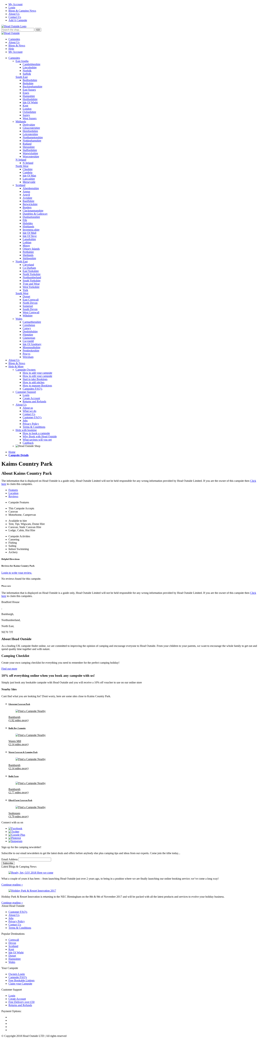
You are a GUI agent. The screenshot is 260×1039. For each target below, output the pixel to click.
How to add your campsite (37, 372)
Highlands (28, 226)
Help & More (16, 366)
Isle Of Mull (29, 232)
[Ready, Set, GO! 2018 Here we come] (130, 872)
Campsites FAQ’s (32, 388)
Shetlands (28, 255)
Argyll (26, 194)
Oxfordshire (29, 111)
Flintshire (28, 334)
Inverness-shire (31, 229)
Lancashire (29, 178)
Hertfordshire (30, 99)
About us (28, 407)
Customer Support (26, 391)
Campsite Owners (26, 369)
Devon (12, 942)
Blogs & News (16, 45)
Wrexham (28, 356)
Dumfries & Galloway (35, 213)
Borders (27, 207)
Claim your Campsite (20, 983)
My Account (15, 4)
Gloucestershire (31, 127)
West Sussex (30, 118)
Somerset (28, 306)
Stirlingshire (29, 258)
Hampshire (29, 96)
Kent (25, 105)
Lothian (27, 242)
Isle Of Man (29, 175)
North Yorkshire (32, 274)
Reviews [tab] (13, 496)
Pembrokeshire (31, 350)
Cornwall (13, 939)
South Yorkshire (32, 280)
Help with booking (26, 430)
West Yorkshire (31, 286)
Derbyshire (29, 124)
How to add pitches (33, 382)
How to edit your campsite (37, 375)
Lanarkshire (29, 239)
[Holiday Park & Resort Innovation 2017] (130, 890)
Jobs (25, 420)
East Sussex (29, 89)
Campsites (14, 39)
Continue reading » (12, 884)
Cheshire (28, 169)
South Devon (30, 309)
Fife (25, 220)
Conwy (27, 328)
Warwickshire (30, 153)
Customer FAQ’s (32, 417)
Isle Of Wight (30, 102)
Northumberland (32, 277)
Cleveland (28, 264)
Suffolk (27, 73)
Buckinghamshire (32, 86)
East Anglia (22, 61)
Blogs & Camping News (22, 10)
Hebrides (28, 223)
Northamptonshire (33, 137)
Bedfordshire (30, 80)
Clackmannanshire (33, 210)
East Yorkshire (31, 271)
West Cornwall (31, 312)
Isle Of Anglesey (32, 344)
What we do (29, 410)
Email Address (9, 859)
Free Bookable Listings (21, 980)
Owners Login (16, 974)
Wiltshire (28, 315)
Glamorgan (29, 337)
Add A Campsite (17, 20)
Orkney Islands (31, 248)
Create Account (31, 398)
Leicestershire (30, 134)
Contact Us (14, 17)
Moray (26, 245)
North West (22, 166)
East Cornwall (31, 299)
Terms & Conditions (34, 426)
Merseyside (29, 181)
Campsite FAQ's (17, 977)
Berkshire (28, 83)
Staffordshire (30, 150)
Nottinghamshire (32, 140)
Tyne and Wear (31, 283)
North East (22, 261)
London (27, 108)
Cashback (28, 442)
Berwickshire (30, 204)
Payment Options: (11, 1011)
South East (22, 76)
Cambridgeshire (31, 64)
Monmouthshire (31, 347)
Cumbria (27, 172)
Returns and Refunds (34, 401)
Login (11, 7)
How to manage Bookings (37, 385)
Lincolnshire (30, 67)
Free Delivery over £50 (21, 1001)
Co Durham (29, 267)
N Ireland (21, 159)
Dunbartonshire (31, 216)
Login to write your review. (16, 572)
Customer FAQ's (17, 911)
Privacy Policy (31, 423)
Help (11, 48)
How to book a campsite (36, 433)
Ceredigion (29, 325)
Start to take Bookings (35, 379)
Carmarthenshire (32, 321)
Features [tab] (13, 489)
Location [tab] (13, 493)
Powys (26, 353)
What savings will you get (37, 439)
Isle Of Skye (30, 236)
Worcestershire (31, 156)
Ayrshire (27, 197)
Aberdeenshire (31, 188)
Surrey (26, 115)
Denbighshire (30, 331)
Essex (26, 92)
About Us (13, 13)
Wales (19, 318)
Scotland (20, 185)
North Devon (30, 302)
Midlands (21, 121)
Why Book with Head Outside (40, 436)
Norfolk (27, 70)
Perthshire (28, 251)
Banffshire (28, 201)
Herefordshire (30, 131)
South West (22, 293)
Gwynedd (28, 341)
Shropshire (29, 146)
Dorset (26, 296)
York (25, 290)
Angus (26, 191)
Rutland (27, 143)
